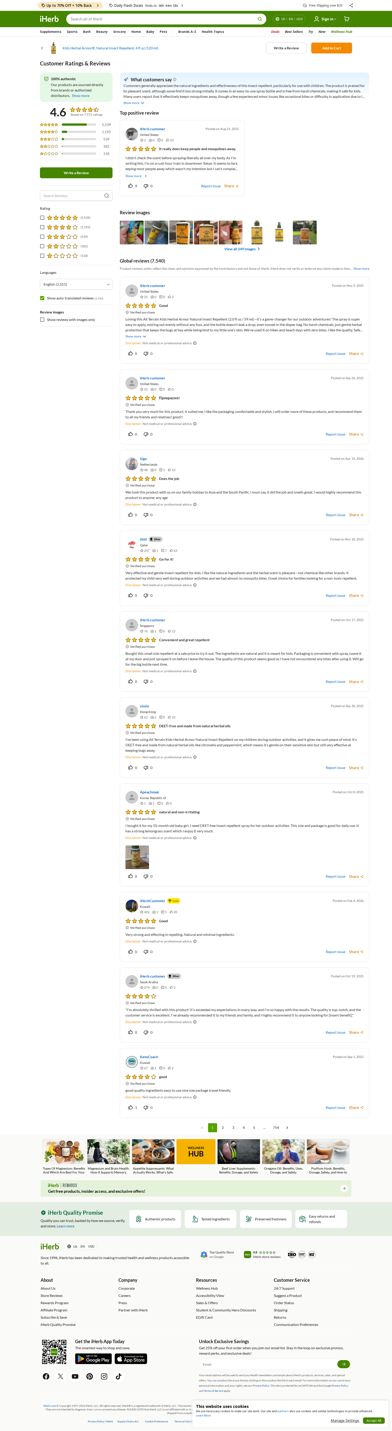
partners (283, 1411)
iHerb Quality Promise (58, 1324)
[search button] (260, 19)
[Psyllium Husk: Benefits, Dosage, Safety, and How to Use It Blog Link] (328, 1157)
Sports (72, 31)
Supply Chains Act (128, 1421)
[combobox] (76, 284)
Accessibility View (210, 1295)
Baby (150, 31)
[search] (106, 195)
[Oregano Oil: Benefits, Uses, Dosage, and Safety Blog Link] (283, 1156)
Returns (280, 1317)
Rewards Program (55, 1303)
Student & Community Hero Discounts (226, 1310)
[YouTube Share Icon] (75, 1376)
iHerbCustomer (152, 901)
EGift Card (204, 1317)
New (321, 31)
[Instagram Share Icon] (104, 1376)
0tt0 (143, 539)
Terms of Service (213, 1390)
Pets (163, 31)
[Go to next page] (287, 1127)
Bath (87, 31)
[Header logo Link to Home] (49, 19)
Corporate (126, 1288)
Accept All (374, 1420)
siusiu (144, 706)
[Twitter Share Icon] (60, 1376)
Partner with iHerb (133, 1310)
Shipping (280, 1310)
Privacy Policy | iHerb (100, 1421)
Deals (275, 31)
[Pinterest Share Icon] (89, 1376)
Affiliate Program (54, 1310)
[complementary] (156, 1421)
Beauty (102, 31)
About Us (48, 1288)
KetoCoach (149, 1057)
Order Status (284, 1303)
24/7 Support (284, 1288)
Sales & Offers (207, 1303)
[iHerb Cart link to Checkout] (346, 19)
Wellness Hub (341, 31)
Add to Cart (331, 48)
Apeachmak (149, 792)
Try (310, 31)
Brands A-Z (187, 31)
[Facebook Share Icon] (46, 1376)
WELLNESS (196, 1152)
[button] (351, 5)
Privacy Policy (340, 1385)
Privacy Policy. (261, 1385)
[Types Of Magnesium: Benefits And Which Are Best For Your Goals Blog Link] (63, 1157)
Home (136, 31)
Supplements (50, 31)
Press (122, 1303)
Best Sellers (294, 31)
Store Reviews (52, 1295)
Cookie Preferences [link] (156, 1421)
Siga (143, 458)
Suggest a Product (288, 1295)
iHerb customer (152, 129)
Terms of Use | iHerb (186, 1421)
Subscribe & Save (54, 1317)
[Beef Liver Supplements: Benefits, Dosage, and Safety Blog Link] (238, 1156)
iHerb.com (49, 1405)
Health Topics (213, 31)
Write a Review (286, 48)
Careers (124, 1295)
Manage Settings (345, 1420)
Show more (133, 176)
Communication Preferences (296, 1324)
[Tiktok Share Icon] (118, 1376)
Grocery (119, 31)
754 (276, 1127)
